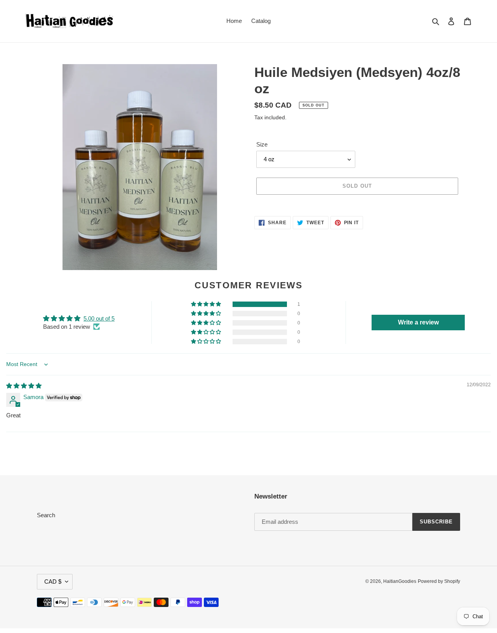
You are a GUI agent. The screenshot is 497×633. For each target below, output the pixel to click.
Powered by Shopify (439, 581)
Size (262, 144)
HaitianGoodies (399, 581)
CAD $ (52, 581)
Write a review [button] (418, 322)
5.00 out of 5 (99, 318)
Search (46, 515)
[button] (206, 304)
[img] (24, 385)
